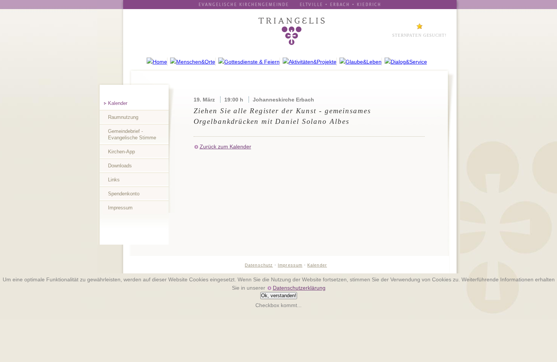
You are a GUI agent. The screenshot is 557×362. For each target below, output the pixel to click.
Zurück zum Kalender (225, 147)
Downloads (120, 166)
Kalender (117, 103)
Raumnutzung (123, 117)
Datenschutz (259, 265)
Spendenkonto (123, 194)
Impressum (120, 208)
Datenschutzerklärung (299, 288)
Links (114, 180)
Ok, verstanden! (278, 295)
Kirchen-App (121, 151)
